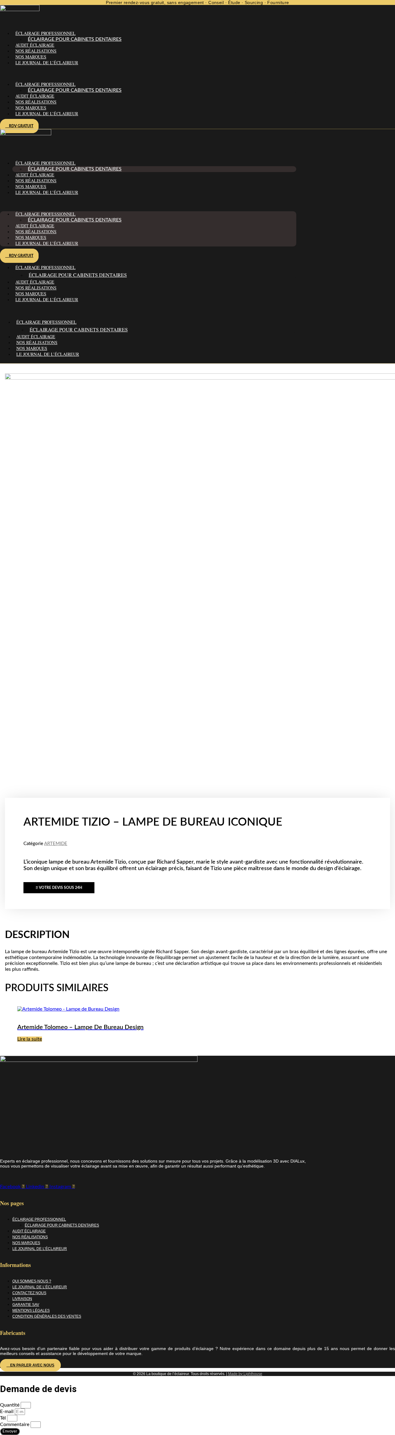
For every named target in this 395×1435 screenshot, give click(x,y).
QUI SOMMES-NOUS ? (31, 1281)
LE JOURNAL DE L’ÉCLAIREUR (46, 62)
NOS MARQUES (30, 57)
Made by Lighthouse (245, 1374)
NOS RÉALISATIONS (35, 51)
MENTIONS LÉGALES (31, 1310)
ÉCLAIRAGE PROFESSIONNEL (39, 1219)
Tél (3, 1418)
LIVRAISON (22, 1299)
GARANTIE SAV (25, 1304)
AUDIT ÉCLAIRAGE (34, 45)
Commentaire (15, 1424)
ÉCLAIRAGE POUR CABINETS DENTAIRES (75, 39)
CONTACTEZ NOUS (29, 1293)
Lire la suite (29, 1039)
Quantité (10, 1405)
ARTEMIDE (55, 843)
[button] (148, 74)
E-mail (7, 1411)
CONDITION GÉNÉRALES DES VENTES (46, 1316)
